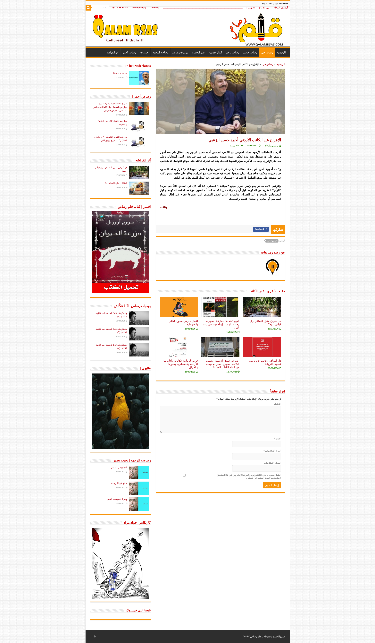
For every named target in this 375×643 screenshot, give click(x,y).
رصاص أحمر (129, 52)
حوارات (144, 52)
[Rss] (95, 636)
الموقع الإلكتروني (272, 462)
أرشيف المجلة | (280, 7)
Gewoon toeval (120, 73)
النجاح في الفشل (119, 467)
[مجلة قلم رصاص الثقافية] (188, 27)
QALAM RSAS (120, 7)
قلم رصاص (272, 240)
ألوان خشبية (215, 52)
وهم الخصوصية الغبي (117, 499)
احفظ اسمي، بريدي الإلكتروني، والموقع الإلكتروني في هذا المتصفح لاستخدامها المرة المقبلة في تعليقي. (249, 476)
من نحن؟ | (264, 7)
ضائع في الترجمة (119, 483)
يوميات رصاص (180, 52)
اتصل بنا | (250, 7)
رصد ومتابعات (271, 145)
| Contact (154, 7)
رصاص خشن (250, 52)
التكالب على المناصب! (116, 183)
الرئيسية (281, 52)
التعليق (277, 403)
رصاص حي (267, 52)
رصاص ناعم (232, 52)
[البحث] (88, 8)
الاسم (277, 438)
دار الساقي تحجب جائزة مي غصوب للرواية (265, 362)
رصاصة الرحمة (160, 52)
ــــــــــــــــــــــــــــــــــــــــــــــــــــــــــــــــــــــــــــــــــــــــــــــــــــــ (203, 7)
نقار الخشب (198, 52)
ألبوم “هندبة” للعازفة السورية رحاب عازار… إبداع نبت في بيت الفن (221, 324)
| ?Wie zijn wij (139, 7)
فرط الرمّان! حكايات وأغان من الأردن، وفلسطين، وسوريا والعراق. (180, 364)
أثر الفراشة (112, 52)
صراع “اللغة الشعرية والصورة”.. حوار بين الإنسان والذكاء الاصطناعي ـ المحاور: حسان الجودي (110, 107)
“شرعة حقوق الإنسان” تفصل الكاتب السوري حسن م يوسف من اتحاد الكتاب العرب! (222, 364)
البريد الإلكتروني (272, 450)
